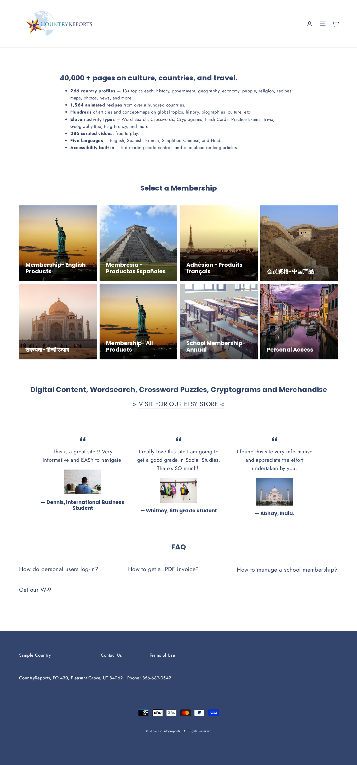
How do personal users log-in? (58, 569)
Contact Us (111, 655)
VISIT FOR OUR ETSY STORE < (181, 403)
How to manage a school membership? (287, 569)
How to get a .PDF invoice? (163, 569)
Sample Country (35, 655)
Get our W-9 (35, 589)
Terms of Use (162, 655)
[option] (83, 473)
